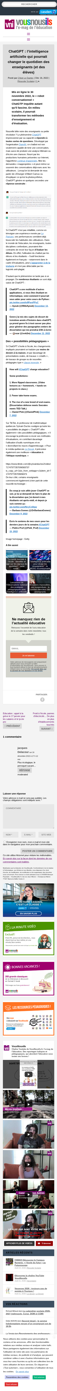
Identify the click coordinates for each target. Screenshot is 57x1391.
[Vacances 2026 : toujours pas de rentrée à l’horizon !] (9, 1290)
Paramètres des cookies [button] (17, 1377)
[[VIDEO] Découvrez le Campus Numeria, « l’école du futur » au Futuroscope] (9, 1262)
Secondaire (31, 1281)
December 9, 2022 (18, 513)
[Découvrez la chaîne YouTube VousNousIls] (9, 1277)
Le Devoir (29, 449)
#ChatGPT (24, 369)
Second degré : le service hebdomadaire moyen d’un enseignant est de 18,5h (28, 1323)
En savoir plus (28, 913)
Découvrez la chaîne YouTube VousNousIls (29, 1276)
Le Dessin (40, 1294)
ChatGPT (36, 134)
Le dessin (31, 1294)
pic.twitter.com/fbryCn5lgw (23, 507)
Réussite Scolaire (26, 81)
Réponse (24, 770)
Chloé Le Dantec (26, 78)
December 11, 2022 (40, 333)
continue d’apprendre (27, 161)
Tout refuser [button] (11, 1384)
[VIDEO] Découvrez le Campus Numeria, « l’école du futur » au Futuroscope (30, 1262)
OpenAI (22, 144)
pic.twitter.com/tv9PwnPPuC (24, 302)
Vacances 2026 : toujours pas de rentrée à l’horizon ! (31, 1289)
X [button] (54, 1337)
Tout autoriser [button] (39, 1377)
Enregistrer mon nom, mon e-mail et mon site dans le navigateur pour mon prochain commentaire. (27, 843)
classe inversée (31, 362)
